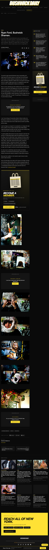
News (2, 7)
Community (14, 7)
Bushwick (46, 7)
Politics (40, 7)
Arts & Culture (7, 7)
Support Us (15, 283)
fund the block (44, 544)
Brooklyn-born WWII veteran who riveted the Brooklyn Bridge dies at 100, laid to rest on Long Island (40, 473)
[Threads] (26, 545)
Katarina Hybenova (5, 440)
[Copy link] (28, 48)
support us (29, 10)
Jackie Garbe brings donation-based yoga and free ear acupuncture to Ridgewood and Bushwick (8, 498)
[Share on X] (24, 48)
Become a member (8, 207)
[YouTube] (31, 545)
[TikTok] (21, 545)
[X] (23, 545)
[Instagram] (18, 545)
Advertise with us (9, 531)
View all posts (3, 442)
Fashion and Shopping (21, 10)
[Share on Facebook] (22, 48)
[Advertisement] (24, 22)
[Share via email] (26, 48)
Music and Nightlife (27, 7)
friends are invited (11, 167)
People (5, 13)
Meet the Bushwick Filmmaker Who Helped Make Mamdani (26, 542)
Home (2, 13)
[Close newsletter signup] (47, 547)
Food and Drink (35, 7)
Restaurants (19, 7)
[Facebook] (28, 545)
